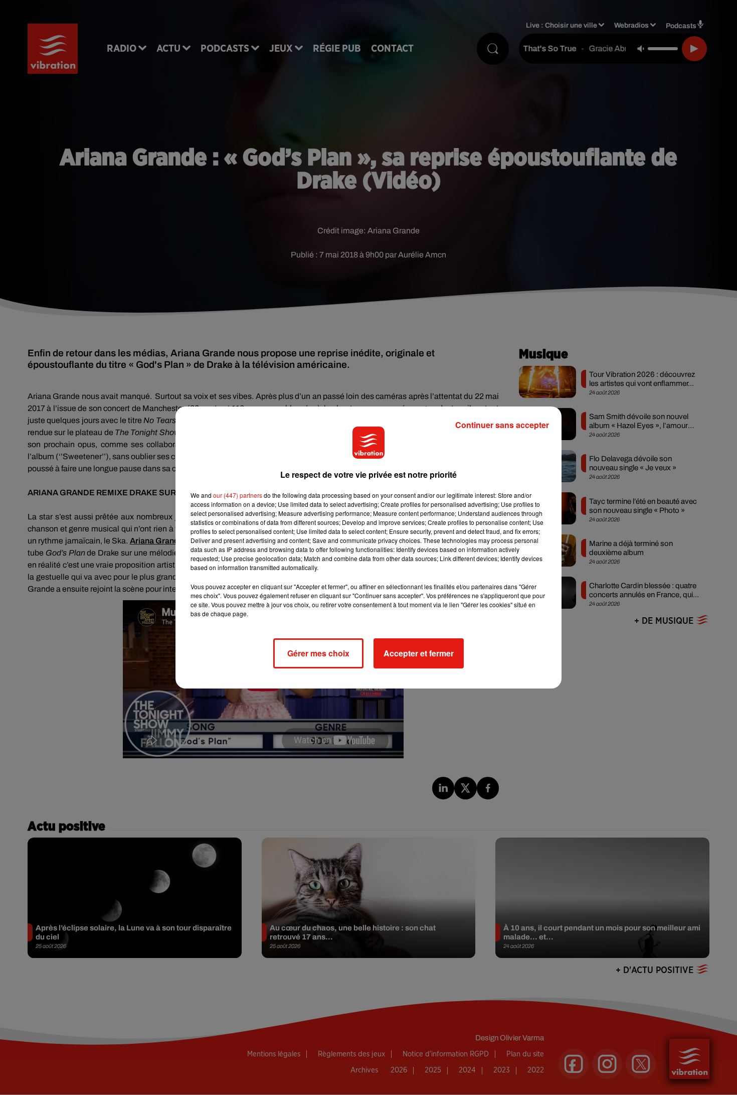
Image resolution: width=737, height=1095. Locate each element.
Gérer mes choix (318, 653)
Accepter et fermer (419, 653)
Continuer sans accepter (502, 425)
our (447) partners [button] (237, 495)
